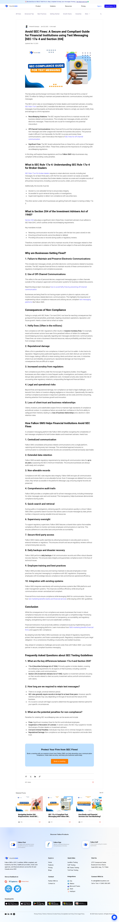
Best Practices (42, 14)
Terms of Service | (48, 914)
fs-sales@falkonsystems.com (100, 881)
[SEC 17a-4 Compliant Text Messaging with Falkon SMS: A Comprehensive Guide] (59, 803)
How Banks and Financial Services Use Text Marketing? (89, 815)
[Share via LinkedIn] (35, 776)
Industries (78, 14)
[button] (38, 6)
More (86, 14)
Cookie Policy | (57, 914)
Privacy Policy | (38, 914)
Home (50, 862)
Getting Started (54, 14)
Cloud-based (94, 844)
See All (101, 792)
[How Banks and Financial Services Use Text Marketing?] (89, 803)
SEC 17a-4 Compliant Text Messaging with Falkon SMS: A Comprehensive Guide (59, 815)
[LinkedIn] (8, 914)
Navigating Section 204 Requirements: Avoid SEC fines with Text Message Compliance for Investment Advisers (28, 815)
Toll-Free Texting (72, 870)
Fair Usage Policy (79, 914)
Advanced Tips (29, 14)
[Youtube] (6, 914)
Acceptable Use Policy (68, 914)
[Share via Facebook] (26, 776)
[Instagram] (14, 914)
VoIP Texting (71, 865)
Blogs (50, 870)
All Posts (18, 14)
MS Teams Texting (73, 867)
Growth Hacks (67, 14)
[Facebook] (11, 914)
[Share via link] (40, 776)
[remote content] (59, 755)
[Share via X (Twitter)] (30, 776)
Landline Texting (72, 862)
